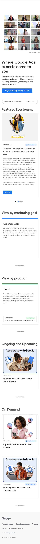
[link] (20, 127)
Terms (4, 529)
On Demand (30, 101)
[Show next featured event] (25, 202)
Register (7, 192)
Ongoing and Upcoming (13, 101)
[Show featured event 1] (18, 201)
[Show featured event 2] (20, 201)
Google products (23, 524)
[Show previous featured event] (15, 202)
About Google (7, 524)
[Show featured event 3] (22, 201)
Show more (20, 265)
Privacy (35, 524)
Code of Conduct (16, 529)
